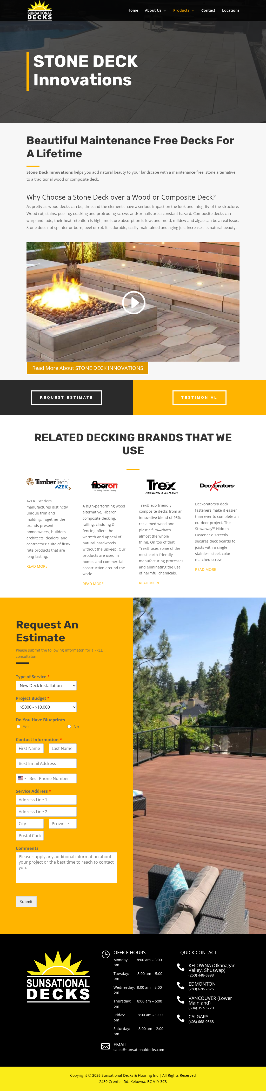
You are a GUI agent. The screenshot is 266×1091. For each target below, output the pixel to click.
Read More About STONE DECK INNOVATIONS (87, 367)
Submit (26, 901)
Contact (208, 11)
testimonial (199, 397)
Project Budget (33, 698)
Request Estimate (66, 397)
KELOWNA (200, 965)
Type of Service (33, 677)
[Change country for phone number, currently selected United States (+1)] (22, 778)
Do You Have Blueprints (40, 720)
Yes (26, 727)
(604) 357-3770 (201, 1007)
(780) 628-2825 (201, 988)
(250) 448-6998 (201, 975)
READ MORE (37, 566)
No (76, 727)
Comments (27, 848)
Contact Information (39, 739)
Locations (231, 11)
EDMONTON (202, 984)
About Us (153, 11)
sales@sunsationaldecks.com (139, 1049)
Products (181, 11)
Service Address (33, 791)
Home (133, 11)
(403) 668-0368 (201, 1021)
